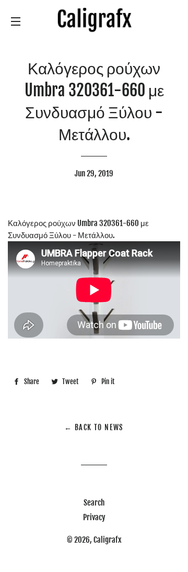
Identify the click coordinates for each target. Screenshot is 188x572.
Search (94, 503)
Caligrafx (107, 540)
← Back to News (94, 427)
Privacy (94, 517)
